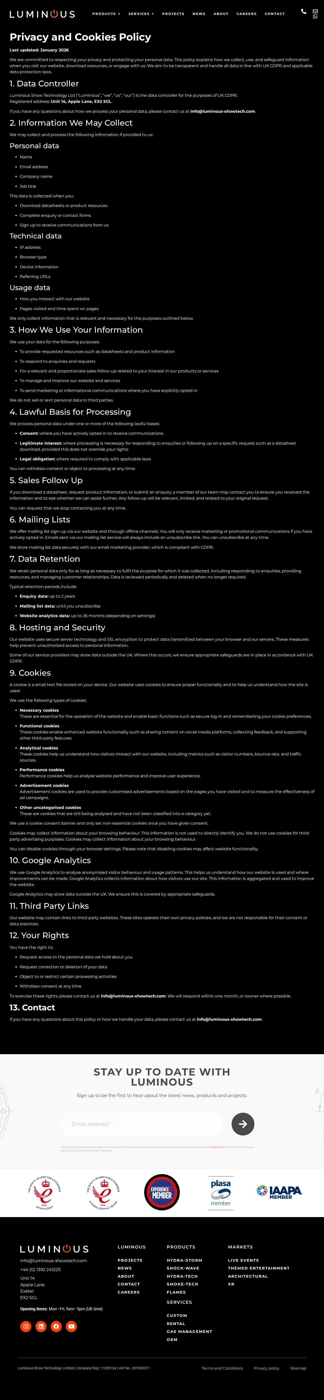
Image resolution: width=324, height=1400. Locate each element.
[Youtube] (71, 1326)
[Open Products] (118, 13)
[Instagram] (25, 1326)
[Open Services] (152, 13)
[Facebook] (56, 1326)
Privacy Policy (217, 1147)
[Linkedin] (41, 1326)
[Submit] (243, 1124)
